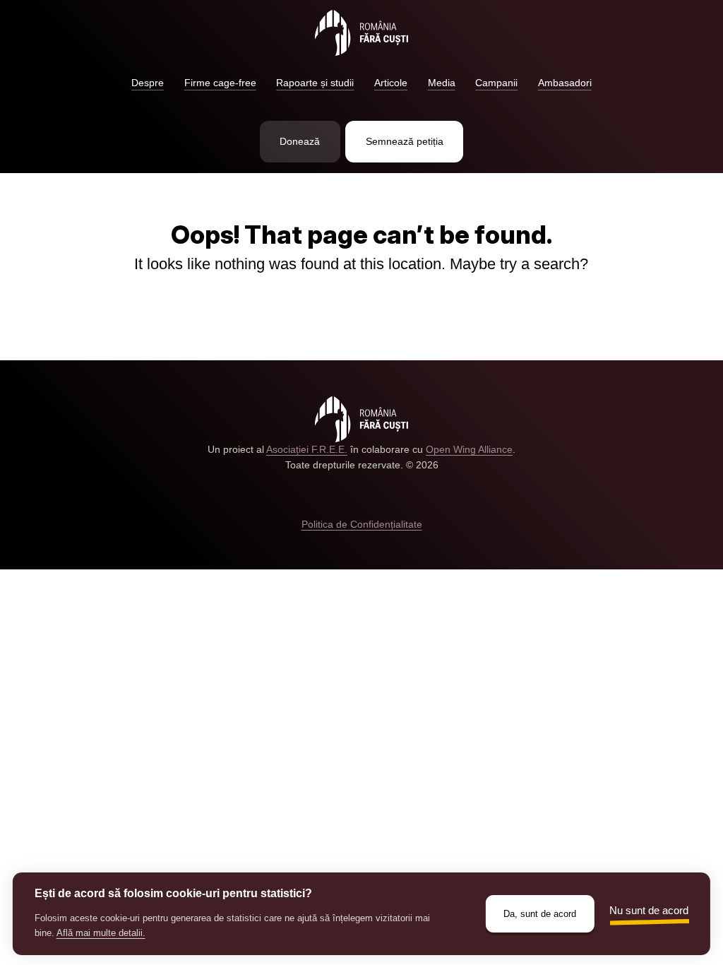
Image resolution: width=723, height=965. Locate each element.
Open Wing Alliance (469, 449)
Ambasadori (565, 82)
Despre (147, 82)
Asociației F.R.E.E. (306, 449)
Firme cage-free (220, 82)
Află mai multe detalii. (100, 933)
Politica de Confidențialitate (361, 524)
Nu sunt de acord (648, 910)
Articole (390, 82)
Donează (300, 141)
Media (441, 82)
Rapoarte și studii (315, 82)
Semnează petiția (404, 141)
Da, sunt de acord (539, 913)
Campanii (496, 82)
